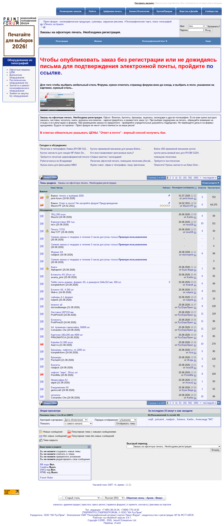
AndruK (189, 284)
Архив (149, 498)
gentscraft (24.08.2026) (62, 390)
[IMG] (43, 469)
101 (185, 177)
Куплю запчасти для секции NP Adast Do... (63, 153)
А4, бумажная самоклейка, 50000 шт (70, 327)
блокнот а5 (56, 304)
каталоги (55, 395)
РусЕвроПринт (185, 307)
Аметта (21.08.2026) (61, 345)
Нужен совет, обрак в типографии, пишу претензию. (117, 165)
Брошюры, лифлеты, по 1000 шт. (68, 350)
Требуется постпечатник (167, 161)
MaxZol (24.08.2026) (61, 217)
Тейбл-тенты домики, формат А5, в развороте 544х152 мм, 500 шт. (86, 282)
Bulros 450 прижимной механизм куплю (175, 149)
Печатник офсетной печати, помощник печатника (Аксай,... (121, 161)
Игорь (190, 360)
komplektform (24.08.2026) (64, 284)
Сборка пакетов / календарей (105, 157)
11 (176, 177)
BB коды (44, 464)
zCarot (117, 523)
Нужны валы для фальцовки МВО (58, 165)
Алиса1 (189, 382)
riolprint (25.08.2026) (61, 300)
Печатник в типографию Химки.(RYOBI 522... (64, 149)
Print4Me (188, 375)
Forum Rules (46, 477)
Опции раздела (209, 183)
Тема (53, 188)
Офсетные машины (19, 69)
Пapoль (184, 30)
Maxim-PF (188, 206)
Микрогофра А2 (59, 380)
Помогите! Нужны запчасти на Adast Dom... (177, 165)
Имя (182, 26)
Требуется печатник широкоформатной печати (64, 157)
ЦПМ (12, 72)
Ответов (202, 188)
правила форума (116, 504)
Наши (208, 41)
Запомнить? (213, 26)
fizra (191, 352)
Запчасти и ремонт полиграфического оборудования (19, 88)
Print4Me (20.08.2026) (62, 375)
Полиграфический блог (153, 41)
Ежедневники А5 (60, 387)
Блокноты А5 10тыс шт (63, 274)
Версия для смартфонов (167, 3)
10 (202, 223)
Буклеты (55, 365)
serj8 (150, 419)
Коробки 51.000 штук (62, 342)
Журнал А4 (57, 252)
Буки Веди (187, 269)
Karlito (190, 217)
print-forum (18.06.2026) (63, 198)
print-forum (188, 198)
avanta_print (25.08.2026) (64, 277)
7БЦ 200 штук (58, 214)
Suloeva (181, 419)
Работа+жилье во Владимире (56, 161)
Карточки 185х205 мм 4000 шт (67, 335)
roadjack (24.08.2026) (62, 254)
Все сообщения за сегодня (193, 3)
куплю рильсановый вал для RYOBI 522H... (177, 153)
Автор (60, 188)
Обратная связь (135, 498)
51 (180, 177)
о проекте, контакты (137, 504)
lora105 (189, 224)
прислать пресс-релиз (93, 504)
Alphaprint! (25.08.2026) (63, 269)
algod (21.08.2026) (60, 382)
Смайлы (44, 467)
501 (190, 177)
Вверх (159, 498)
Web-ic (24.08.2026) (61, 292)
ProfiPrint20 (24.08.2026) (63, 315)
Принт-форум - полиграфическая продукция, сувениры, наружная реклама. (83, 21)
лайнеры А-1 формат (62, 297)
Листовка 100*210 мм (62, 312)
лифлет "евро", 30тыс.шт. (64, 372)
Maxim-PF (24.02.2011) (63, 206)
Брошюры (56, 357)
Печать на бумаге (54, 24)
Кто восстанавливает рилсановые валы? (112, 153)
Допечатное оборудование (16, 76)
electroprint (187, 254)
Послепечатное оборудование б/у (18, 81)
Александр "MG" (204, 419)
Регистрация (62, 41)
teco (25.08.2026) (60, 224)
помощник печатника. (165, 157)
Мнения (98, 41)
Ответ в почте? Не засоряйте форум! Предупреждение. (88, 203)
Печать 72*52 (58, 229)
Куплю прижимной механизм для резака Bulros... (116, 149)
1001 (196, 177)
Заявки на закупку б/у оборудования (19, 94)
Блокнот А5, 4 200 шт (62, 289)
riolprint (189, 292)
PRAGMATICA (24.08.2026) (65, 337)
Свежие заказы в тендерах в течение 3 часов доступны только (99, 237)
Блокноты (56, 319)
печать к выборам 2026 (71, 195)
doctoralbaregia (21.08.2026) (65, 307)
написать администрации (66, 504)
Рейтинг (166, 188)
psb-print (159, 419)
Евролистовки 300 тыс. (63, 222)
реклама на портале (160, 504)
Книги (54, 267)
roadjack (170, 419)
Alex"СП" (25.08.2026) (62, 232)
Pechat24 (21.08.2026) (62, 360)
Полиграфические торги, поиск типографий (149, 21)
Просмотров (214, 188)
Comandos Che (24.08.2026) (65, 330)
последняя (209, 177)
